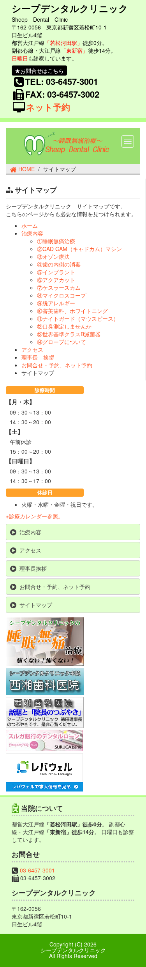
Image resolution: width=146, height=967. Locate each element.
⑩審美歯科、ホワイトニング (72, 311)
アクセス (32, 349)
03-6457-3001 (37, 870)
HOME (26, 169)
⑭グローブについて (61, 342)
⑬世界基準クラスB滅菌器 (68, 334)
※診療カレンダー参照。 (34, 516)
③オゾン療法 (53, 256)
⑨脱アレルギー (56, 303)
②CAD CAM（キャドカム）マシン (79, 249)
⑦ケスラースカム (59, 287)
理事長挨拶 (33, 568)
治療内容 (32, 233)
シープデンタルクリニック (70, 9)
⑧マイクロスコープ (61, 295)
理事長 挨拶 (37, 357)
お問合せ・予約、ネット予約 (56, 365)
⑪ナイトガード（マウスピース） (78, 318)
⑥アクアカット (56, 280)
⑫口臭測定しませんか (64, 326)
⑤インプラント (56, 272)
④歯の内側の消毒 (59, 264)
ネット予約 (48, 107)
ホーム (29, 225)
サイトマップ (35, 605)
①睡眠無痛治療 (56, 241)
